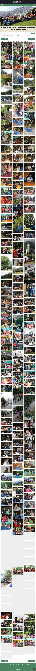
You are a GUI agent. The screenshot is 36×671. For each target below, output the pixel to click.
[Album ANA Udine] (17, 2)
